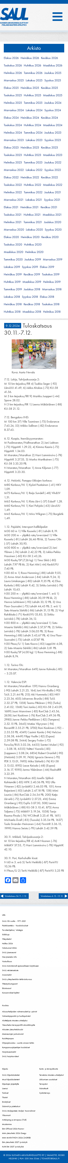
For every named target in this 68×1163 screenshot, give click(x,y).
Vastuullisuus (7, 961)
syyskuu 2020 (53, 230)
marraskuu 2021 (14, 200)
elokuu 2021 (11, 207)
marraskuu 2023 (14, 140)
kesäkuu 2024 (49, 118)
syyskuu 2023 (52, 140)
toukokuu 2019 (51, 274)
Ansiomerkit (6, 974)
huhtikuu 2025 (32, 95)
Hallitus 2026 (7, 943)
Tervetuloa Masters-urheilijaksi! (51, 1075)
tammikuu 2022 (33, 192)
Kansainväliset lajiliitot (10, 992)
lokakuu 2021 (34, 200)
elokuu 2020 (11, 237)
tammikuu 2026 (33, 73)
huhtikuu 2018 (12, 312)
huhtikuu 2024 (32, 125)
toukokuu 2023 (13, 155)
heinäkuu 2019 (13, 274)
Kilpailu (5, 1068)
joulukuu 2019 (33, 259)
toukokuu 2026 (13, 65)
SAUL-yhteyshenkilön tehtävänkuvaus (17, 979)
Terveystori (43, 1084)
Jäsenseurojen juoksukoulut (12, 1034)
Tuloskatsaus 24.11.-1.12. (16, 896)
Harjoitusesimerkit (9, 1052)
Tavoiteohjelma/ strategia (12, 930)
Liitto (3, 915)
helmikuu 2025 (13, 103)
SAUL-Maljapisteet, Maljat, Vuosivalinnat (18, 1110)
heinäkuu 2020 (30, 237)
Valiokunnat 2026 (9, 948)
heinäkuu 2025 (30, 88)
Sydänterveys (44, 1093)
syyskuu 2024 (52, 110)
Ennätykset (6, 1102)
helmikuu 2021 (13, 222)
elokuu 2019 (47, 267)
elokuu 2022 (11, 177)
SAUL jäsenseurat (9, 952)
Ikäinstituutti (43, 1088)
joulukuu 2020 (52, 222)
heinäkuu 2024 (30, 118)
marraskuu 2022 (14, 170)
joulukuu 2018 (32, 289)
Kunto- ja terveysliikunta (48, 1068)
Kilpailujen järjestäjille (10, 1084)
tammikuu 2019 (13, 289)
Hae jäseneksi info (9, 957)
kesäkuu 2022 (49, 177)
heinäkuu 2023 (30, 147)
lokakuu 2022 (34, 170)
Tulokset (5, 1093)
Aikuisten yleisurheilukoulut (12, 1029)
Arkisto (34, 48)
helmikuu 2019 (52, 282)
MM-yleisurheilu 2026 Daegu (14, 1133)
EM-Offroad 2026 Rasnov (13, 1128)
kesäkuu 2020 (50, 237)
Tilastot (5, 1097)
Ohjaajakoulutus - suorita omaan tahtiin (18, 1043)
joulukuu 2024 (52, 103)
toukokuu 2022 (13, 185)
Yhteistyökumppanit (9, 983)
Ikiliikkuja (5, 934)
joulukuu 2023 (52, 133)
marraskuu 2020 (14, 230)
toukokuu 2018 (51, 304)
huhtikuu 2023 (32, 155)
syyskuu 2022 (52, 170)
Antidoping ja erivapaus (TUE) (14, 1119)
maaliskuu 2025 (52, 95)
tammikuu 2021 (33, 222)
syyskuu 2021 (52, 200)
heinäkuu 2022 (30, 177)
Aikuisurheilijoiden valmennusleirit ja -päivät (19, 1011)
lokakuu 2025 (34, 80)
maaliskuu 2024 (52, 125)
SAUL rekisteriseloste (10, 970)
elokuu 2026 (11, 58)
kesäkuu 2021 (49, 207)
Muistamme (7, 1124)
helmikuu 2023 (13, 162)
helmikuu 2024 (13, 133)
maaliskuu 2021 (52, 215)
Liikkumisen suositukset (48, 1079)
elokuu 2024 (11, 118)
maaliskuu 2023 (52, 155)
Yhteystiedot (6, 939)
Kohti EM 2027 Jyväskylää (13, 1146)
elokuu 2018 (47, 297)
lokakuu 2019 (12, 267)
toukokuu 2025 (13, 95)
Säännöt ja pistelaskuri (11, 1106)
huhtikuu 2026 (32, 65)
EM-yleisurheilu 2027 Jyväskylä (14, 1142)
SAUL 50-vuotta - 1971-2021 (14, 921)
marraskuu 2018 (52, 289)
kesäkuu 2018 (32, 304)
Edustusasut (6, 988)
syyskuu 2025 (52, 80)
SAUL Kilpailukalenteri (11, 1075)
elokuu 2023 (11, 147)
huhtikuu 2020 (33, 244)
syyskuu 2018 (30, 297)
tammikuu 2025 (33, 103)
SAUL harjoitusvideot (10, 1056)
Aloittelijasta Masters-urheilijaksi (14, 1020)
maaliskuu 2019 (31, 282)
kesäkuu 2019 (32, 274)
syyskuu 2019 (30, 267)
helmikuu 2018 (52, 312)
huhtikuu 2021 (32, 215)
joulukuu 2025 (52, 73)
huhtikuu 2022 (32, 185)
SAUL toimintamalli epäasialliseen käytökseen (20, 966)
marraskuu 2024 (14, 110)
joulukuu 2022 (52, 162)
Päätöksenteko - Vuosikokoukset (15, 925)
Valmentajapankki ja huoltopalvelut (16, 1016)
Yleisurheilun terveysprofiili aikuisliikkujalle (18, 1025)
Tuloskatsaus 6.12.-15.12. (52, 896)
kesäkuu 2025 (49, 88)
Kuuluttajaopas (8, 1038)
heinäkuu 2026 (30, 58)
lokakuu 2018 (12, 297)
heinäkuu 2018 (13, 304)
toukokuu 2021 (13, 215)
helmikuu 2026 (13, 73)
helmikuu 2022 (13, 192)
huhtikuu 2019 (12, 282)
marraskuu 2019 (52, 259)
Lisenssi (5, 1088)
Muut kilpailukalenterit (10, 1079)
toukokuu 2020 (13, 244)
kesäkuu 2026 (49, 58)
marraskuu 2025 (14, 80)
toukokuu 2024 (13, 125)
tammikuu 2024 (33, 133)
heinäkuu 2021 (29, 207)
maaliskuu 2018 (31, 312)
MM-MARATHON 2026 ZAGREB (16, 1137)
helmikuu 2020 (34, 252)
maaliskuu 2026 (52, 65)
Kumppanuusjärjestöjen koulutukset (16, 1047)
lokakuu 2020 (34, 230)
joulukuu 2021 (52, 192)
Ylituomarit (6, 1115)
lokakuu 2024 (34, 110)
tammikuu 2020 (13, 259)
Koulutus (5, 1005)
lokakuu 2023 (34, 140)
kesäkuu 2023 (49, 147)
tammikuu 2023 (33, 162)
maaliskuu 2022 (52, 185)
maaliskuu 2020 (13, 252)
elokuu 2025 (11, 88)
